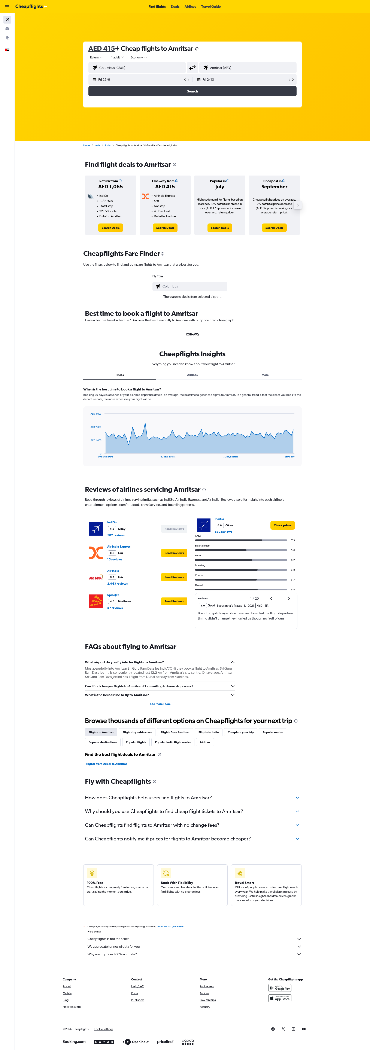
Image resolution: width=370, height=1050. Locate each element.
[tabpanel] (192, 431)
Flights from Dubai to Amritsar (106, 764)
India (107, 145)
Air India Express (118, 546)
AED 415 (101, 48)
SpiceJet (113, 595)
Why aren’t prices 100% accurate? (112, 954)
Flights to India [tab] (208, 732)
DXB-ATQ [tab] (192, 334)
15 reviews (114, 559)
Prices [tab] (120, 375)
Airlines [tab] (192, 375)
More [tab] (265, 375)
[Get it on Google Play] (279, 988)
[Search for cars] (7, 28)
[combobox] (96, 57)
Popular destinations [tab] (103, 742)
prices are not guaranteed (170, 926)
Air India (113, 570)
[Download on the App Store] (279, 998)
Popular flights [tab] (136, 742)
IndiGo (111, 522)
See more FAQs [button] (160, 704)
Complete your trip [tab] (241, 732)
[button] (7, 6)
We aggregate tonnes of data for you (114, 946)
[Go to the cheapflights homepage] (31, 6)
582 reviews (116, 535)
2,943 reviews (117, 583)
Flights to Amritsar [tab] (101, 732)
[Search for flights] (7, 19)
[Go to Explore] (7, 37)
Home (86, 145)
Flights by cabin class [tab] (137, 732)
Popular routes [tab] (273, 732)
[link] (110, 227)
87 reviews (115, 607)
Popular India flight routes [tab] (173, 742)
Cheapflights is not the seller (108, 939)
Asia (97, 145)
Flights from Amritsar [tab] (175, 732)
